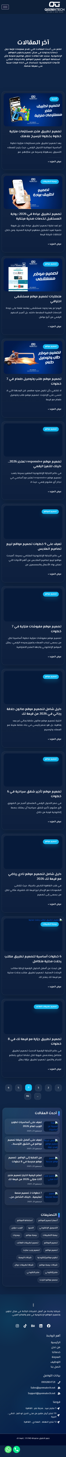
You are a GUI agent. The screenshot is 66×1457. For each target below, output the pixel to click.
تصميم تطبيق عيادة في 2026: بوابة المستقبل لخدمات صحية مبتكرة (36, 216)
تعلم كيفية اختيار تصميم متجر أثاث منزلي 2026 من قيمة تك (25, 1177)
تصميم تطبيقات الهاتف (27, 1242)
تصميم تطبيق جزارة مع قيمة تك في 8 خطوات (34, 1041)
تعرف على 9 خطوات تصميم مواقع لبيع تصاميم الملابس (33, 546)
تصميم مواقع (51, 1250)
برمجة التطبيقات (50, 1235)
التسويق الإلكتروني (48, 1228)
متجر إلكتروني (51, 1272)
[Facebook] (48, 1325)
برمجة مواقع (31, 1235)
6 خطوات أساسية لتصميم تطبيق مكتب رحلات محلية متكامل (33, 959)
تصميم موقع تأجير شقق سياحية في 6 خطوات (34, 794)
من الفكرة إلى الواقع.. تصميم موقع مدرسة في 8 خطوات (25, 1160)
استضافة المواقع (25, 1220)
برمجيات (16, 1235)
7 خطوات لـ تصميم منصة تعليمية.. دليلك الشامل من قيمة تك (26, 1195)
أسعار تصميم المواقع (48, 1220)
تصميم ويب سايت (31, 1250)
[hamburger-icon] (5, 7)
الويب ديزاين (16, 1228)
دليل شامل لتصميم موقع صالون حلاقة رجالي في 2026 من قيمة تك (34, 711)
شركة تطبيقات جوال (24, 1265)
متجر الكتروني (33, 1272)
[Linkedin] (40, 1325)
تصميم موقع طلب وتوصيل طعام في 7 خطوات (34, 381)
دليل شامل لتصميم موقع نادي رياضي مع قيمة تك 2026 (34, 876)
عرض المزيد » (54, 161)
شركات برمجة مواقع (48, 1265)
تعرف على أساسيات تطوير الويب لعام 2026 (26, 1124)
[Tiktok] (25, 1325)
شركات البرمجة (25, 1257)
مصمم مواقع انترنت (49, 1280)
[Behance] (33, 1325)
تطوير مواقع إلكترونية (47, 1257)
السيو (30, 1228)
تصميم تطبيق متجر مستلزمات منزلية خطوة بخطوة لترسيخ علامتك (35, 134)
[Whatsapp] (8, 1449)
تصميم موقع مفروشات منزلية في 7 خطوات (36, 629)
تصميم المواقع (51, 1242)
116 (26, 1095)
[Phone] (16, 1449)
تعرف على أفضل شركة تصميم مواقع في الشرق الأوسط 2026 (25, 1142)
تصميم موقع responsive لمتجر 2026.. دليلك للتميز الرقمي (34, 464)
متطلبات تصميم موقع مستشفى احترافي (37, 299)
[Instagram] (17, 1325)
